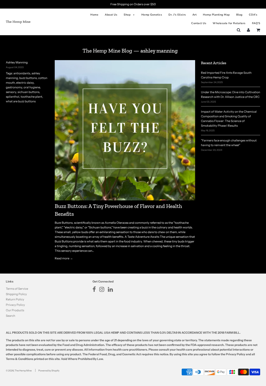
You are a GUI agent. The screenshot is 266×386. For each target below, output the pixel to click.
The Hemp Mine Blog (107, 50)
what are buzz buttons (21, 101)
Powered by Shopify (48, 370)
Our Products (15, 310)
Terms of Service (17, 288)
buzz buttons (28, 78)
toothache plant (31, 96)
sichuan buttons (28, 92)
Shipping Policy (16, 294)
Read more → (64, 258)
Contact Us (198, 23)
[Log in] (248, 30)
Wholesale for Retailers (229, 23)
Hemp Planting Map (216, 15)
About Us (111, 15)
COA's (253, 15)
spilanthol (12, 96)
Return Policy (15, 299)
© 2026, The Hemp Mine (19, 370)
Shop (127, 15)
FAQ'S (256, 23)
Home (94, 15)
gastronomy (14, 87)
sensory (11, 92)
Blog (239, 15)
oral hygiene (32, 87)
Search (10, 316)
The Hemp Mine (18, 21)
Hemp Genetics (151, 15)
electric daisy (25, 82)
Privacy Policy (15, 305)
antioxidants (21, 73)
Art (194, 15)
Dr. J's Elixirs (177, 15)
